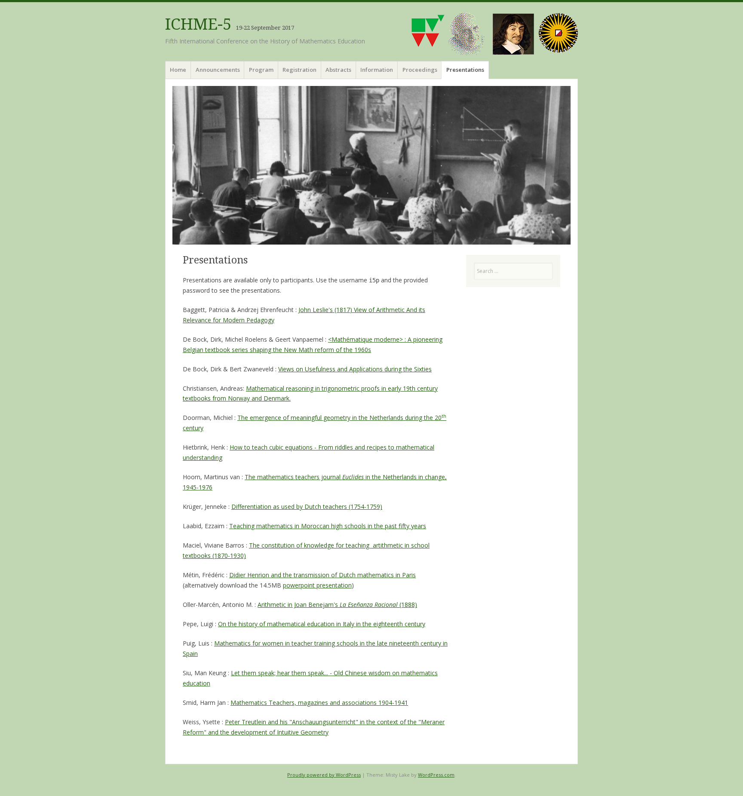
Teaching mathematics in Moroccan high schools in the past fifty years (327, 526)
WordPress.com (436, 775)
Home (178, 69)
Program (261, 69)
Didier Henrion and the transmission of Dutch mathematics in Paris (322, 575)
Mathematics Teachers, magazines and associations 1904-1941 (319, 702)
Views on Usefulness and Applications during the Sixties (355, 369)
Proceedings (419, 69)
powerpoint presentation (317, 585)
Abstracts (338, 69)
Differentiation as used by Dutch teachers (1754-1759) (306, 506)
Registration (299, 69)
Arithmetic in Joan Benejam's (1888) (337, 604)
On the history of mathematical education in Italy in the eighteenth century (321, 624)
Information (376, 69)
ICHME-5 (198, 24)
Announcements (218, 69)
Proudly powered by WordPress (324, 775)
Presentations (465, 69)
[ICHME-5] (371, 165)
